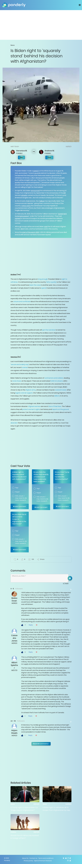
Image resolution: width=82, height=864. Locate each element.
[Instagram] (68, 860)
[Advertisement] (41, 25)
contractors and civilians (54, 378)
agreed (17, 218)
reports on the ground (60, 409)
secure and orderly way (20, 364)
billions (57, 396)
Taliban (42, 201)
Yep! (16, 488)
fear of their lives (55, 406)
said (45, 226)
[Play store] (63, 858)
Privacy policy (28, 861)
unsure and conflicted (21, 301)
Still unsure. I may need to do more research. (21, 498)
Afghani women (34, 406)
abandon (14, 423)
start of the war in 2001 (30, 232)
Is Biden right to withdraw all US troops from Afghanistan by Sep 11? (56, 808)
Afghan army (31, 390)
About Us (25, 858)
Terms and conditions (45, 858)
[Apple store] (66, 858)
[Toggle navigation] (79, 5)
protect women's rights (31, 409)
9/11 (64, 193)
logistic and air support (24, 393)
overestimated (60, 390)
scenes (25, 367)
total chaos (16, 381)
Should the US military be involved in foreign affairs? (25, 836)
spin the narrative (48, 330)
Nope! (17, 492)
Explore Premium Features (43, 861)
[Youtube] (70, 860)
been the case (35, 285)
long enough (43, 279)
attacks (24, 195)
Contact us (33, 858)
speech (36, 171)
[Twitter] (70, 858)
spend (43, 288)
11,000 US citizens (57, 381)
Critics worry (26, 206)
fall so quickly (51, 282)
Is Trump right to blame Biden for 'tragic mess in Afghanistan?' (24, 808)
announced (35, 191)
